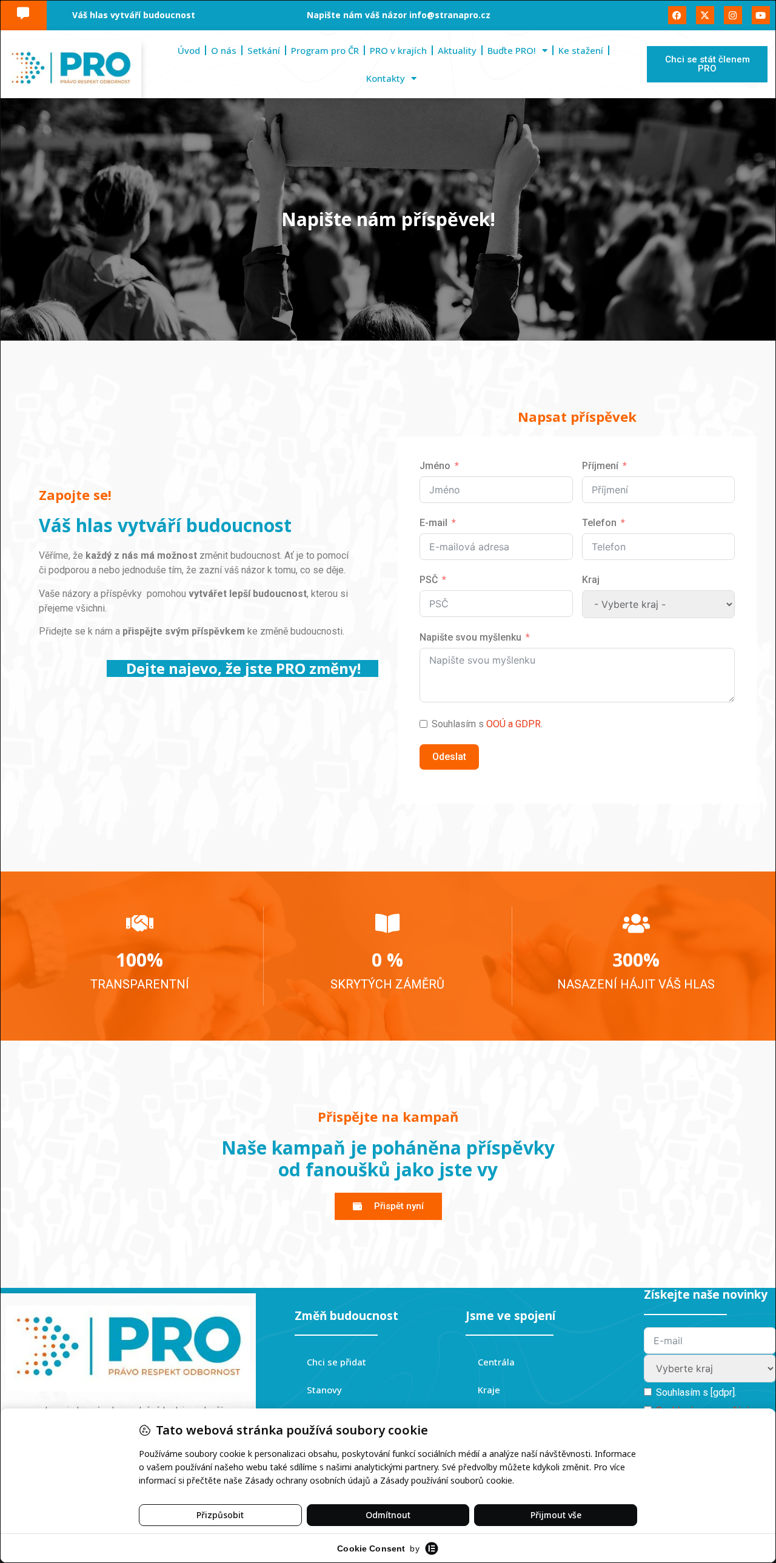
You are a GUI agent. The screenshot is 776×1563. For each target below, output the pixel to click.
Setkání (263, 50)
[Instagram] (733, 15)
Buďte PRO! (511, 50)
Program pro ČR (325, 50)
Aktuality (457, 50)
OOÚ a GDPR (513, 724)
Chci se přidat (336, 1362)
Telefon (599, 522)
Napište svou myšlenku (470, 637)
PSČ (429, 579)
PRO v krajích (398, 50)
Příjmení (600, 466)
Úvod (189, 50)
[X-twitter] (705, 15)
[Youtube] (761, 15)
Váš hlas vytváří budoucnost (133, 15)
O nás (223, 50)
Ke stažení (580, 50)
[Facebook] (677, 15)
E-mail (433, 522)
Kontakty (385, 78)
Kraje (489, 1390)
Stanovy (324, 1390)
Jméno (435, 466)
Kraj (591, 579)
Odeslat (449, 756)
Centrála (496, 1362)
